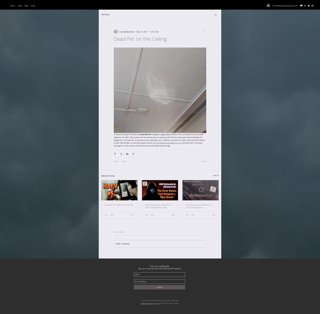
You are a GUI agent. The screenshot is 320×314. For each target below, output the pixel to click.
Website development (149, 303)
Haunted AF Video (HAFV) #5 (118, 204)
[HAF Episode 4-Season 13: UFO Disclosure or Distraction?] (200, 190)
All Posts (105, 14)
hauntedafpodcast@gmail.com (285, 6)
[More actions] (204, 31)
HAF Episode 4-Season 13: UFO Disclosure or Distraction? (199, 206)
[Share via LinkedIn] (127, 154)
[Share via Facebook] (115, 154)
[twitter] (309, 5)
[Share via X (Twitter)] (121, 154)
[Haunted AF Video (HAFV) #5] (119, 190)
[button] (268, 5)
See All (216, 175)
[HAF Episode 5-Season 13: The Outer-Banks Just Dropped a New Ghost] (160, 190)
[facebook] (305, 5)
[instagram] (312, 5)
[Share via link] (133, 154)
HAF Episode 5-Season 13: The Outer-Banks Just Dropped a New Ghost (158, 206)
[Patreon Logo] (301, 5)
